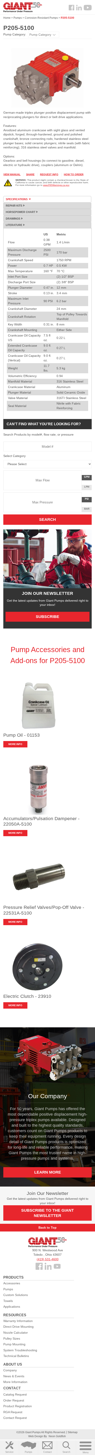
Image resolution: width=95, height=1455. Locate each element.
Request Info (49, 174)
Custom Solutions (15, 1295)
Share (30, 174)
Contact (47, 1452)
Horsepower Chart (20, 212)
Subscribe (47, 616)
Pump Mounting (14, 1344)
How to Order (74, 174)
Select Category (14, 456)
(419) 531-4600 (48, 1259)
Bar (86, 508)
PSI (88, 499)
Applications (11, 1306)
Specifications (17, 199)
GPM (88, 477)
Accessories (11, 1283)
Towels (8, 1301)
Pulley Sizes (11, 1338)
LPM (88, 487)
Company (10, 1370)
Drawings (13, 218)
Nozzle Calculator (15, 1332)
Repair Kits (14, 205)
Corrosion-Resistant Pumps (41, 17)
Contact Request (15, 1418)
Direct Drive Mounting (18, 1326)
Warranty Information (18, 1321)
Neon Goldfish (57, 1436)
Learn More (47, 1172)
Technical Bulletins (16, 1356)
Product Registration (17, 1406)
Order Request (13, 1400)
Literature (14, 225)
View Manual (12, 174)
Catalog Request (15, 1394)
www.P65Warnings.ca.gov (56, 185)
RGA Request (12, 1412)
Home (7, 17)
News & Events (13, 1376)
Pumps (28, 1452)
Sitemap (73, 1432)
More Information (15, 1382)
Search (66, 1452)
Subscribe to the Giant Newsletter (47, 1213)
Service (9, 1452)
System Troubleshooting (20, 1350)
